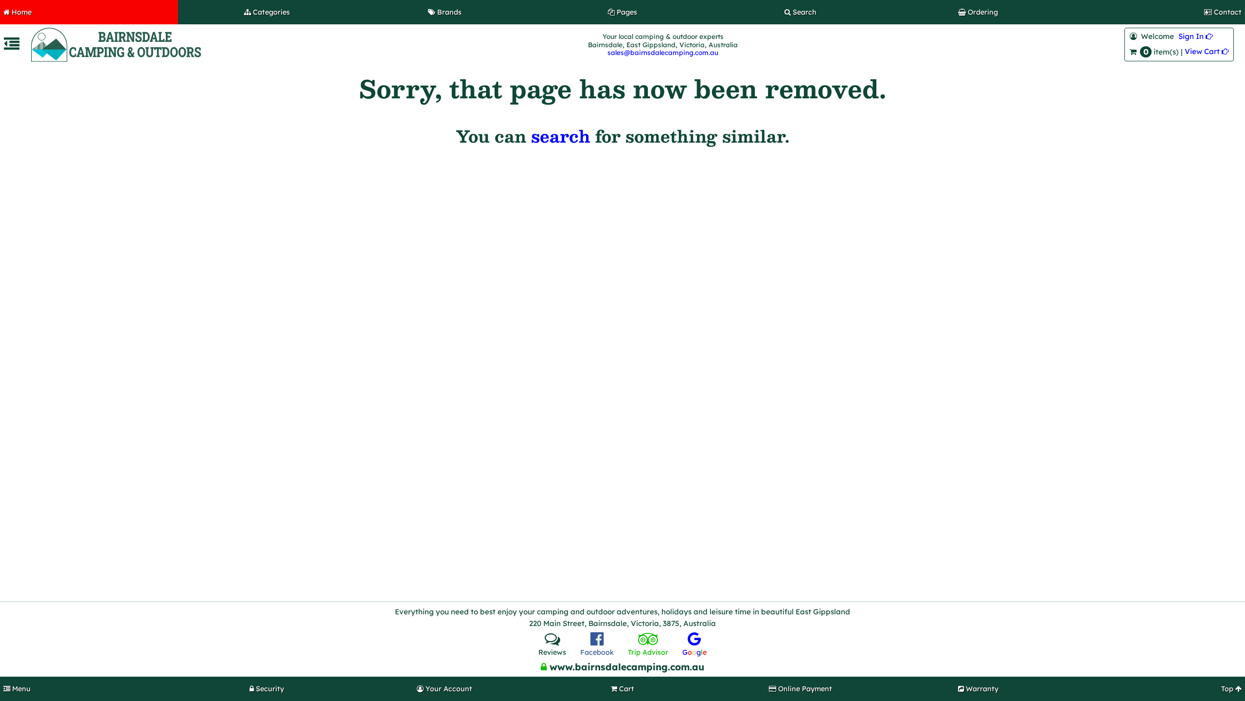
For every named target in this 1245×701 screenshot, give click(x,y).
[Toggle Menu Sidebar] (11, 47)
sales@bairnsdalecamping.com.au (662, 52)
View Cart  (1207, 51)
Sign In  (1195, 36)
